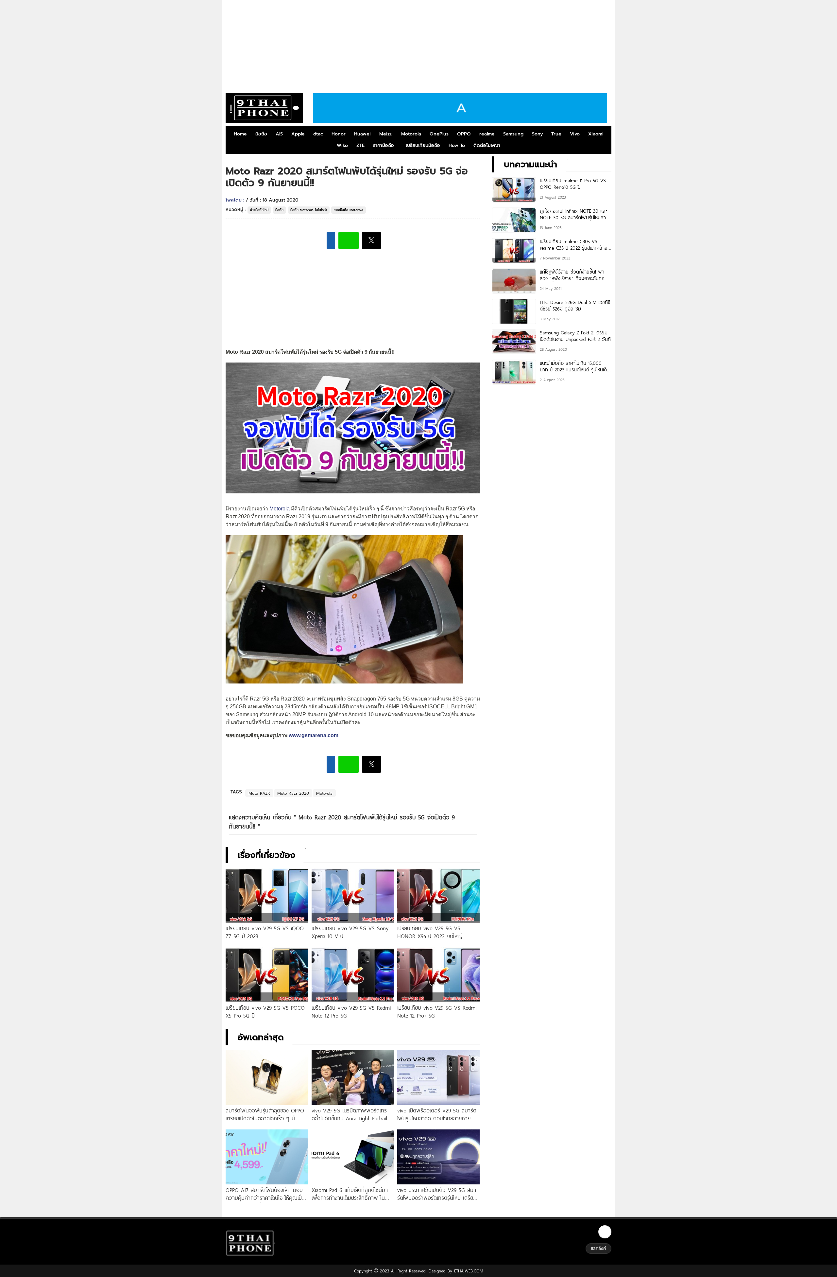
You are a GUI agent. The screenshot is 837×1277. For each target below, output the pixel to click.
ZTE (360, 145)
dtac (318, 134)
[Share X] (371, 240)
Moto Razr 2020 (293, 793)
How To (457, 145)
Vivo (575, 134)
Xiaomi (596, 134)
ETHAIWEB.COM (467, 1271)
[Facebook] (604, 1231)
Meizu (386, 134)
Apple (298, 134)
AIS (279, 134)
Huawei (362, 134)
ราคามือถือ (383, 145)
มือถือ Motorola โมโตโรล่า (308, 209)
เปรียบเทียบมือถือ (423, 145)
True (556, 134)
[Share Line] (348, 240)
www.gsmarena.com (313, 735)
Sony (537, 134)
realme (487, 134)
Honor (339, 134)
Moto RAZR (259, 793)
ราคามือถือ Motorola (348, 209)
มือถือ (261, 134)
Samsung (513, 134)
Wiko (342, 145)
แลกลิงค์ (598, 1248)
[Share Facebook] (331, 240)
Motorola (411, 134)
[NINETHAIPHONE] (264, 108)
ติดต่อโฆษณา (486, 145)
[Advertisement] (418, 44)
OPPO (464, 134)
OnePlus (439, 134)
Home (240, 134)
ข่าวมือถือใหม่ (259, 209)
